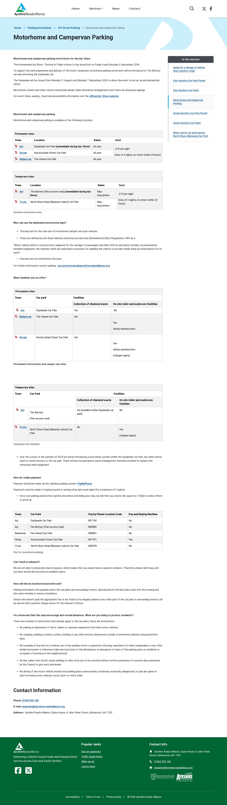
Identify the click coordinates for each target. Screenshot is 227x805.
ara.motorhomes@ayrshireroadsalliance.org (84, 265)
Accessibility (73, 796)
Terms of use (93, 796)
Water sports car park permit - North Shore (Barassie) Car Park (190, 134)
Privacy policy (113, 796)
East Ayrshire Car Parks (186, 90)
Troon (23, 201)
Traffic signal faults (91, 756)
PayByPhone (85, 483)
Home (76, 8)
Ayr (21, 146)
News (116, 8)
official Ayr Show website (104, 96)
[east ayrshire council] (162, 776)
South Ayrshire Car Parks (187, 123)
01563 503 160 (30, 700)
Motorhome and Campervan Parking (188, 102)
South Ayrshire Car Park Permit (190, 113)
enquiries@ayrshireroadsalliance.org (43, 706)
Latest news (88, 766)
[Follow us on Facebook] (211, 8)
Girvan (23, 152)
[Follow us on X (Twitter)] (204, 8)
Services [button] (95, 8)
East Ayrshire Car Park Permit (189, 80)
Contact (134, 8)
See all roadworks (91, 751)
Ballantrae (25, 159)
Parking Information (39, 27)
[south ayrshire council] (184, 776)
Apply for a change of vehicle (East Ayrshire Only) (189, 69)
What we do (87, 761)
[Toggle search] (191, 8)
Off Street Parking (69, 27)
